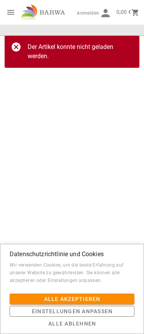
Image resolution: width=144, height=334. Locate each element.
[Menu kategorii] (11, 12)
